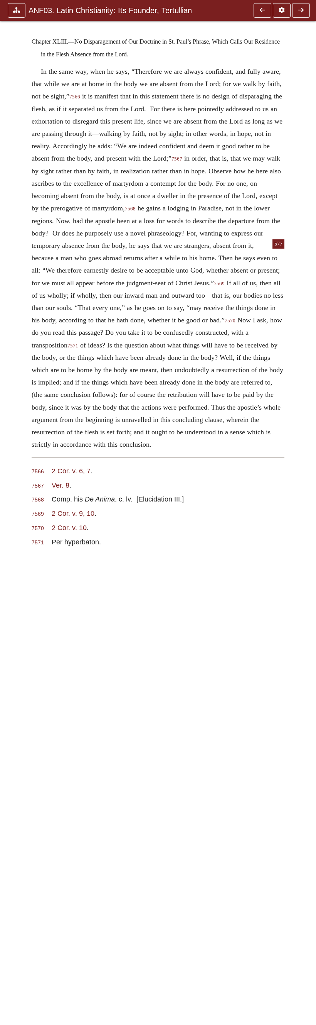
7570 (230, 321)
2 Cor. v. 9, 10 (73, 513)
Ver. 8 (60, 485)
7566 (74, 97)
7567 (176, 159)
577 (278, 244)
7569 (219, 283)
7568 (130, 209)
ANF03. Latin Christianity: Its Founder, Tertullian (110, 10)
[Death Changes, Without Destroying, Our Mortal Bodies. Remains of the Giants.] (262, 10)
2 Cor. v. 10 (69, 528)
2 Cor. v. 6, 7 (71, 471)
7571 (72, 346)
